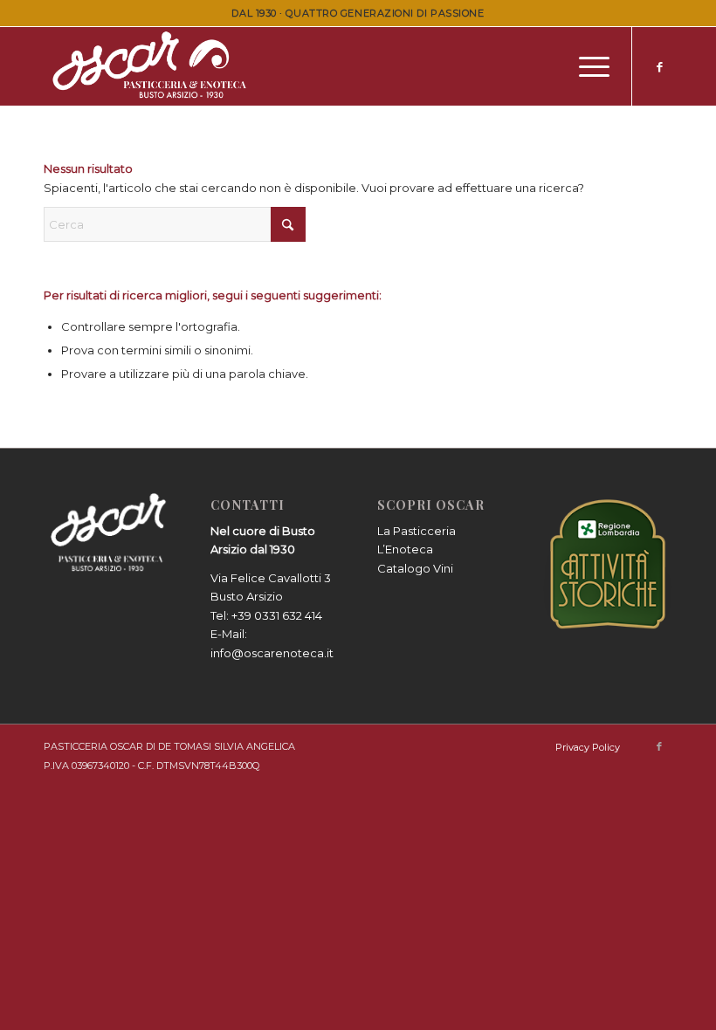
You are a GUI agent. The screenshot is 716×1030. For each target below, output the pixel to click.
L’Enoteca (405, 549)
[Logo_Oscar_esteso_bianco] (152, 66)
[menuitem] (585, 66)
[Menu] (585, 66)
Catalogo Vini (415, 568)
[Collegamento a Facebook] (659, 66)
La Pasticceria (416, 531)
